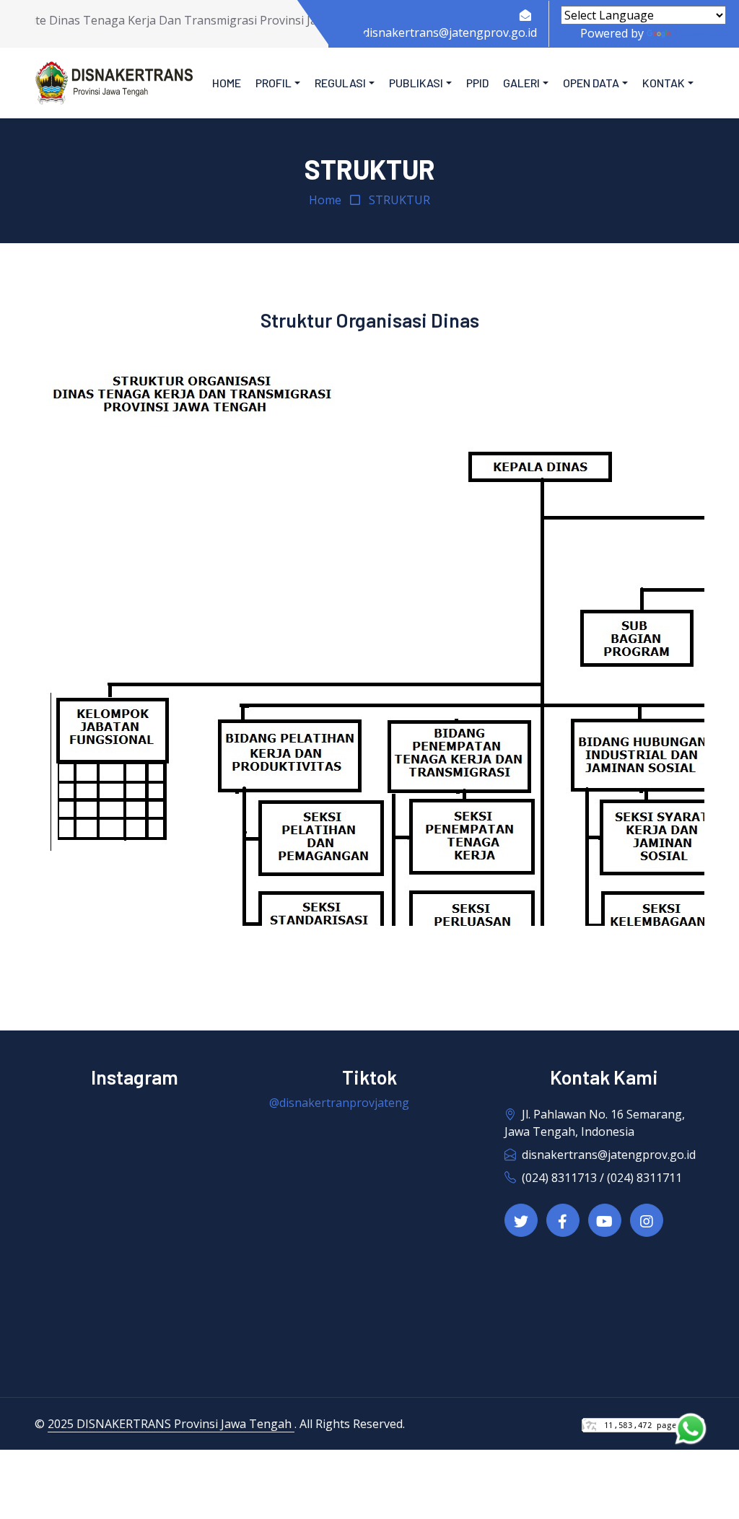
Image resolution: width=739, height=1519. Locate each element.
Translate (699, 33)
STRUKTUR (399, 200)
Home (226, 82)
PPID (477, 82)
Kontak (663, 82)
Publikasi (416, 82)
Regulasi (340, 82)
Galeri (521, 82)
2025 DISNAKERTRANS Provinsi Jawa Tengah (171, 1424)
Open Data (591, 82)
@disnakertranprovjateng (339, 1103)
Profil (273, 82)
